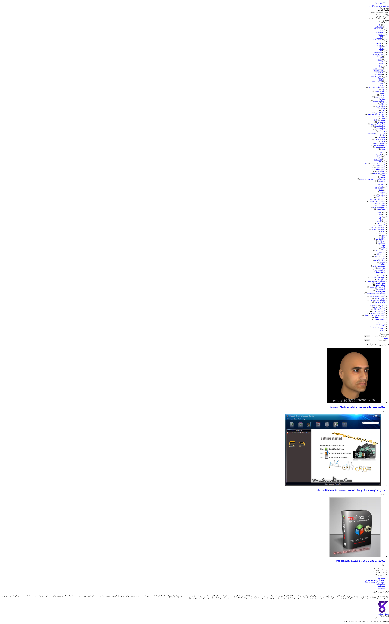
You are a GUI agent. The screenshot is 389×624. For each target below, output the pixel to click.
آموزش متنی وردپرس (377, 296)
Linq (381, 61)
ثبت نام (386, 6)
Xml (381, 85)
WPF (381, 83)
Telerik (380, 78)
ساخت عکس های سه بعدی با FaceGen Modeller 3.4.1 (357, 407)
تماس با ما (381, 330)
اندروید (382, 95)
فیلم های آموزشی (383, 10)
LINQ (381, 218)
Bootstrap (379, 43)
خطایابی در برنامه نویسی (376, 281)
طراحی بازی (381, 128)
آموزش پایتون (380, 165)
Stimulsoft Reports (376, 76)
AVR (381, 41)
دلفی (383, 110)
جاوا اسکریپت (380, 106)
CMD (381, 49)
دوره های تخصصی (379, 324)
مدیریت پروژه (380, 291)
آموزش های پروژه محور (377, 87)
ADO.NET (379, 27)
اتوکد (383, 89)
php (380, 220)
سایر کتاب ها (380, 250)
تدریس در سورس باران (377, 326)
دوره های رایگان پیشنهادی (376, 114)
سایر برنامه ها (380, 283)
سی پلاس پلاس (380, 203)
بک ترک (382, 99)
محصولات (381, 586)
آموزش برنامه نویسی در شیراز (374, 582)
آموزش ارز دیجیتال (382, 21)
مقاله (383, 264)
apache (380, 34)
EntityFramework (377, 54)
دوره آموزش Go (378, 112)
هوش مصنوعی (380, 147)
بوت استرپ (381, 171)
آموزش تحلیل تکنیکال (378, 313)
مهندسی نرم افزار (379, 207)
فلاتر (383, 135)
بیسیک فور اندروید (379, 101)
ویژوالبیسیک (381, 209)
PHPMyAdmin (378, 69)
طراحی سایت (380, 285)
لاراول (383, 141)
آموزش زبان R (378, 167)
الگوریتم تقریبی (380, 91)
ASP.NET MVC (376, 40)
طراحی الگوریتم (379, 126)
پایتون (383, 103)
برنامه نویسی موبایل (378, 229)
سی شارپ (381, 122)
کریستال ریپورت (379, 139)
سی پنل (382, 177)
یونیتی (383, 149)
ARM (381, 36)
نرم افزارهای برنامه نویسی (376, 293)
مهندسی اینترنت (379, 145)
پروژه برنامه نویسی (382, 14)
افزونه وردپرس (380, 298)
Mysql (381, 63)
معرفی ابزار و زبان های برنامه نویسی (372, 179)
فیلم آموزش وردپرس (378, 300)
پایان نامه (382, 233)
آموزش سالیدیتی (379, 169)
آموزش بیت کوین (379, 311)
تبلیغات (382, 328)
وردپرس (386, 20)
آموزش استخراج (379, 307)
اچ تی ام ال (381, 223)
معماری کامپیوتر (379, 143)
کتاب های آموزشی (383, 16)
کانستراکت (381, 137)
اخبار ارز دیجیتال (379, 317)
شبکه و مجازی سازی (378, 124)
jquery (380, 60)
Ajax (381, 30)
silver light (379, 72)
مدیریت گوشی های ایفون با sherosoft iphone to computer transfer (351, 490)
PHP (380, 67)
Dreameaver (378, 52)
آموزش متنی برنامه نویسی (380, 12)
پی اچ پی (382, 193)
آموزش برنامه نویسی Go (375, 163)
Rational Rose (378, 71)
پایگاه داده (381, 279)
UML (381, 80)
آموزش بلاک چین (379, 309)
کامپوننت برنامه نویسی (377, 287)
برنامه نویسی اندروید (378, 277)
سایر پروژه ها (380, 197)
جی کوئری (381, 241)
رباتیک (383, 247)
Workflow (378, 222)
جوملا (383, 108)
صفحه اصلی (381, 323)
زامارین (382, 116)
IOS (381, 58)
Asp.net (380, 184)
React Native (378, 160)
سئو (383, 118)
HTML (379, 56)
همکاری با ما (381, 584)
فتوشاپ (382, 131)
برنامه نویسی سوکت (378, 227)
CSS (380, 50)
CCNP (380, 47)
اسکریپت (382, 275)
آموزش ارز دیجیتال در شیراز (375, 580)
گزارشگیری (381, 289)
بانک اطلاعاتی (380, 225)
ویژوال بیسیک (380, 272)
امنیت (383, 93)
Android (379, 212)
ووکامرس (381, 181)
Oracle (380, 65)
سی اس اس (381, 254)
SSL (380, 161)
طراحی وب (381, 130)
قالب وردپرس (380, 302)
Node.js (379, 158)
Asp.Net (379, 38)
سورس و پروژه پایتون (377, 201)
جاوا (383, 104)
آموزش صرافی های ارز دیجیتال (374, 315)
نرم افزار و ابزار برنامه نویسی (379, 18)
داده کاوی (381, 243)
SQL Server (378, 74)
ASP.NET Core (377, 154)
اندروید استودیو (380, 97)
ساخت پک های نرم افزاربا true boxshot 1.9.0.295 (360, 560)
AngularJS (379, 32)
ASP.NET (378, 214)
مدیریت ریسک (380, 319)
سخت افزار (381, 252)
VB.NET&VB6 (377, 82)
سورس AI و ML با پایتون (376, 199)
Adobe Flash (378, 29)
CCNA (379, 45)
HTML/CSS (379, 188)
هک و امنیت (381, 268)
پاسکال (382, 231)
